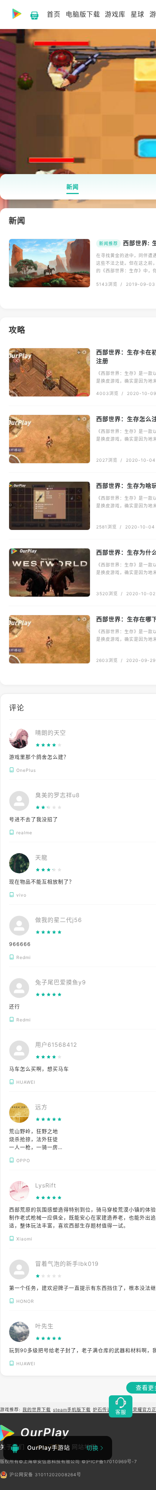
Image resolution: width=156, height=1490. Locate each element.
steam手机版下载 (72, 1409)
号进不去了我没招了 (33, 819)
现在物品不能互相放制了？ (41, 881)
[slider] (50, 745)
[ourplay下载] (30, 14)
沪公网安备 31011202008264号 (45, 1474)
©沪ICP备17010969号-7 (109, 1461)
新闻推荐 (108, 243)
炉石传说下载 (107, 1409)
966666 (20, 944)
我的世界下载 (36, 1409)
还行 (14, 1006)
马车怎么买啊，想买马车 (39, 1069)
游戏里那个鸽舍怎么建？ (39, 757)
